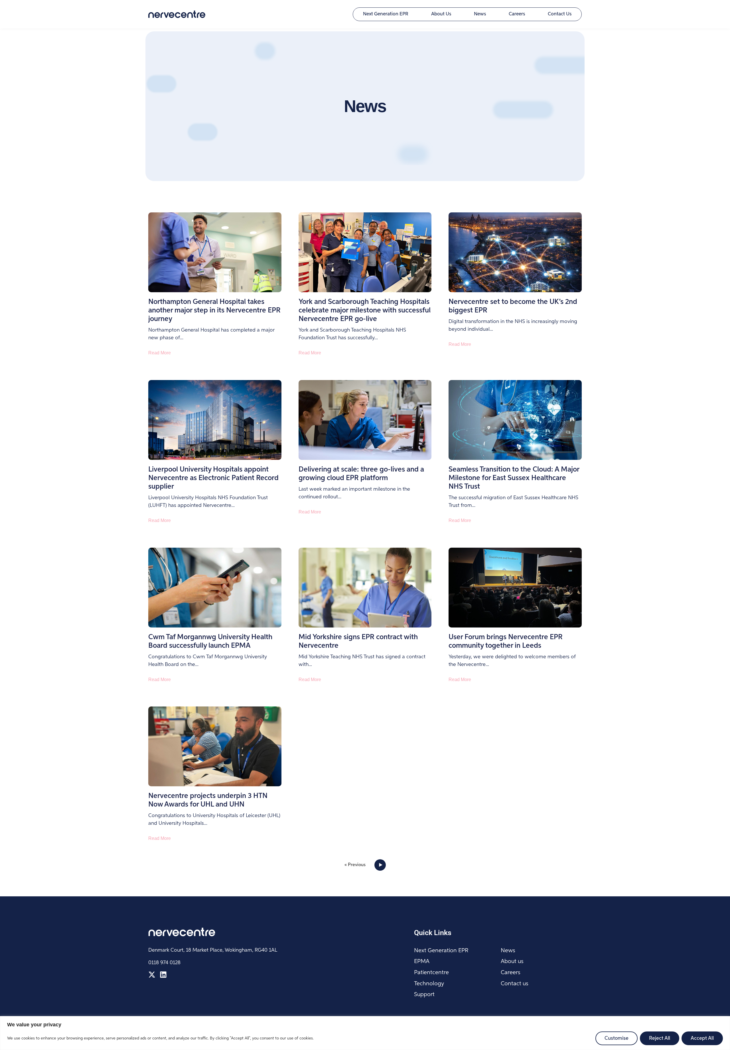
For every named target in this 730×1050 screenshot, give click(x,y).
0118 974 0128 (164, 962)
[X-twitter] (151, 974)
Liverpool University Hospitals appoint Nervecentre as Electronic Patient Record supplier (213, 478)
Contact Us (559, 14)
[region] (365, 1033)
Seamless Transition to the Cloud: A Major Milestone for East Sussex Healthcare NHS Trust (514, 478)
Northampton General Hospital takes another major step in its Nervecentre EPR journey (214, 310)
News (480, 14)
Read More (159, 352)
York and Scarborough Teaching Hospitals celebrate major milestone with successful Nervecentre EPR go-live (365, 310)
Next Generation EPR (385, 14)
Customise (616, 1038)
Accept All (702, 1038)
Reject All (659, 1038)
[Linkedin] (163, 974)
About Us (441, 14)
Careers (517, 14)
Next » (379, 865)
